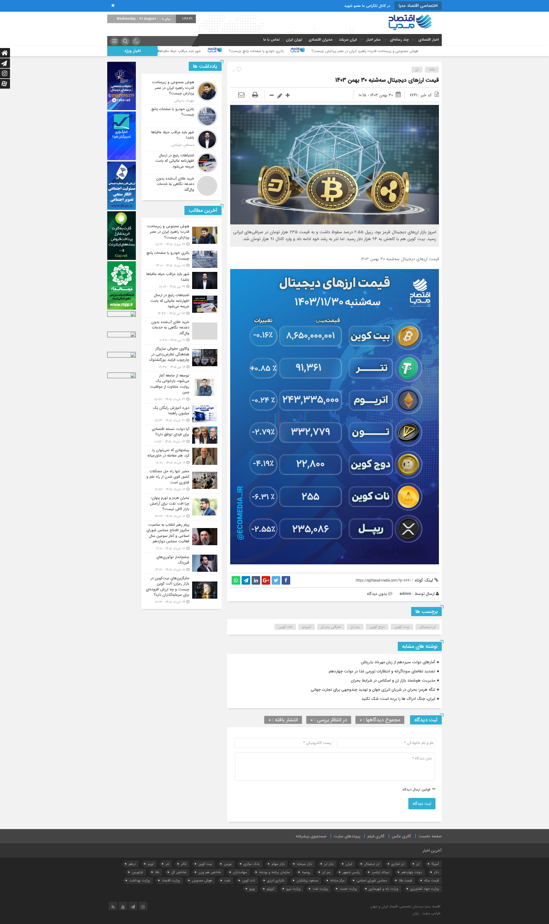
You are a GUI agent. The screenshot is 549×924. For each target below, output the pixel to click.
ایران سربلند (348, 40)
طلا (157, 872)
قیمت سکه (431, 880)
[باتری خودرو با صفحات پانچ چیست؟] (181, 116)
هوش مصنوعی (202, 880)
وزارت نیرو (293, 888)
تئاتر (183, 864)
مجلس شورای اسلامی (372, 880)
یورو (252, 888)
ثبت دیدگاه (422, 803)
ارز (417, 70)
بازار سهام (278, 864)
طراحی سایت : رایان (426, 913)
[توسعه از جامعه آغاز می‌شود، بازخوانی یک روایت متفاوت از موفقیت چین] (181, 387)
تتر (167, 864)
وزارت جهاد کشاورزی (424, 888)
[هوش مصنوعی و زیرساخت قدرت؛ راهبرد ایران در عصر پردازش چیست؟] (181, 91)
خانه (432, 70)
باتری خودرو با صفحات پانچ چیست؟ (332, 51)
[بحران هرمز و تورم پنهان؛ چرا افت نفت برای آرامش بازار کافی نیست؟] (181, 507)
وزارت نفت (320, 888)
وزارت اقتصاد (171, 880)
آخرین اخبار (432, 850)
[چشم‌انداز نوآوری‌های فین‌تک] (181, 563)
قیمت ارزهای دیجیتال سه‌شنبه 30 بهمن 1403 (387, 80)
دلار (436, 872)
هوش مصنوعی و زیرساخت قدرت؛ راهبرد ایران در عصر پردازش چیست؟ (441, 51)
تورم (151, 864)
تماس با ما (271, 40)
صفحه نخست (430, 836)
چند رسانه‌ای (399, 40)
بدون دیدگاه (377, 594)
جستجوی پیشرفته (311, 836)
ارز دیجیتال (427, 627)
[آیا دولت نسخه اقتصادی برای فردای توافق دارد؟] (181, 435)
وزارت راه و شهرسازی (383, 888)
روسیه (306, 872)
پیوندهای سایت (347, 836)
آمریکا (435, 864)
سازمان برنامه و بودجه (274, 872)
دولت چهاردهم (411, 872)
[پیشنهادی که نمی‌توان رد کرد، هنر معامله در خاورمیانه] (181, 456)
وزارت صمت (348, 888)
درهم (132, 864)
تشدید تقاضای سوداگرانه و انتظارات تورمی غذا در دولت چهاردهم (382, 671)
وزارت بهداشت (139, 880)
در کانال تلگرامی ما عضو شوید (367, 6)
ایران (349, 864)
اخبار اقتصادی (428, 40)
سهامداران (240, 872)
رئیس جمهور (351, 872)
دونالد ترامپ (380, 872)
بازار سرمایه (304, 864)
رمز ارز (355, 627)
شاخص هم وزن (209, 872)
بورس (228, 864)
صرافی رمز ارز (331, 627)
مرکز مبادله (337, 880)
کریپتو (306, 627)
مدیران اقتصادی (321, 40)
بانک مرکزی (252, 864)
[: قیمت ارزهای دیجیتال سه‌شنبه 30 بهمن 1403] (241, 95)
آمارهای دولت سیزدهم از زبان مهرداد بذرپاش (398, 662)
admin (405, 594)
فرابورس (137, 872)
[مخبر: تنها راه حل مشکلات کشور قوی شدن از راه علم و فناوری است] (181, 480)
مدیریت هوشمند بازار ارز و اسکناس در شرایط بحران (393, 680)
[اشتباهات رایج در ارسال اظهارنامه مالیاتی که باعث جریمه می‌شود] (181, 162)
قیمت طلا (405, 880)
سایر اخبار (373, 40)
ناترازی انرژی (276, 880)
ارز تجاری (397, 864)
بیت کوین (402, 627)
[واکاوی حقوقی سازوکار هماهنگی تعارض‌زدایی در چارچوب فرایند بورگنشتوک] (181, 357)
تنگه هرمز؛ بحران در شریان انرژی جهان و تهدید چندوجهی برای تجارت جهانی (373, 689)
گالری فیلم (376, 836)
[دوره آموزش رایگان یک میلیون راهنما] (181, 414)
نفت (227, 880)
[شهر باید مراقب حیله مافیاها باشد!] (181, 139)
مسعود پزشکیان (307, 880)
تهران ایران (294, 40)
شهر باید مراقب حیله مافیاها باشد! (251, 51)
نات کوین (285, 627)
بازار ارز (329, 864)
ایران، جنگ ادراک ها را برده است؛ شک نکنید (398, 699)
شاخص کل (178, 872)
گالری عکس (401, 836)
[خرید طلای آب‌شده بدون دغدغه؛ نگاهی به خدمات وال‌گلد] (181, 185)
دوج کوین (377, 627)
